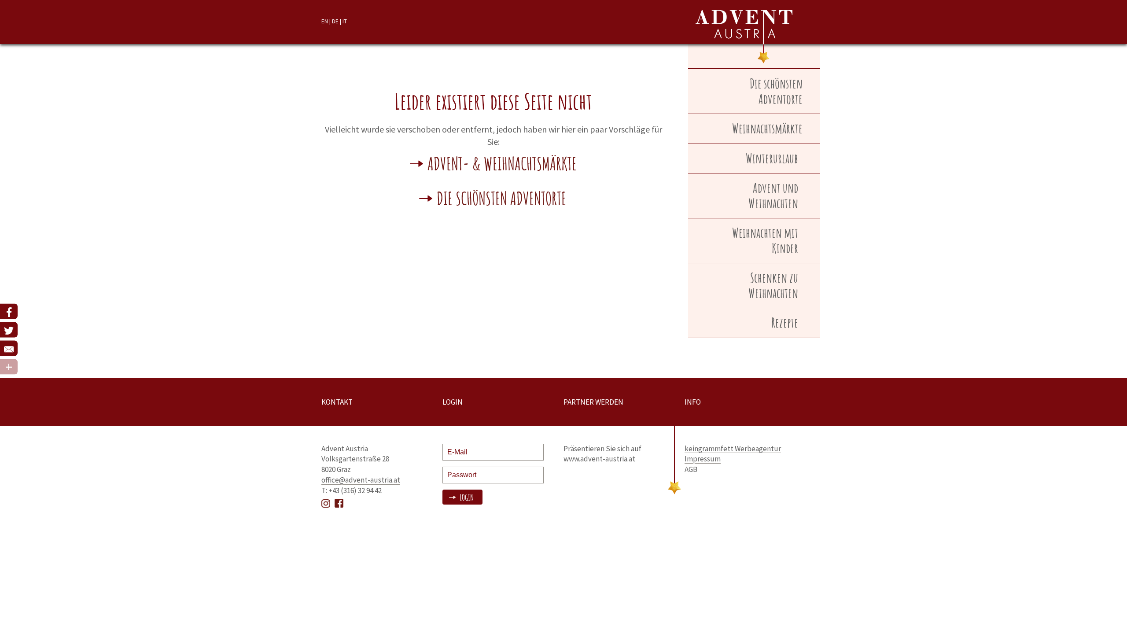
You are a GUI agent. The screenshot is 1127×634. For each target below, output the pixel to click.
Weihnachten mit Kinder (765, 240)
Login (466, 497)
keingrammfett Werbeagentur (733, 448)
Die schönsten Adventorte (501, 200)
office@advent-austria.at (360, 480)
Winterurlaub (772, 158)
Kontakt (337, 402)
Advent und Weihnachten (773, 195)
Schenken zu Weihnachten (773, 285)
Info (693, 402)
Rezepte (784, 322)
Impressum (703, 459)
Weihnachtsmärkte (767, 128)
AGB (691, 469)
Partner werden (593, 402)
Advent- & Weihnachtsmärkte (502, 165)
